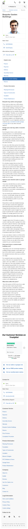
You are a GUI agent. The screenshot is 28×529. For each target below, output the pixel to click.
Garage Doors (6, 462)
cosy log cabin (6, 123)
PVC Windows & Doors (8, 459)
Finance (6, 63)
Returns (6, 81)
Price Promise (6, 433)
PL (22, 525)
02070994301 (9, 44)
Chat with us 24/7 (10, 55)
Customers (5, 485)
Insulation (6, 95)
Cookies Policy (6, 505)
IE (24, 525)
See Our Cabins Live (7, 482)
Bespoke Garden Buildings (10, 78)
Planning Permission (9, 89)
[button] (25, 7)
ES (10, 525)
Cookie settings (6, 508)
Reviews (4, 479)
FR (3, 525)
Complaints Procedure (8, 436)
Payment (6, 66)
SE (17, 525)
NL (15, 525)
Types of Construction (9, 92)
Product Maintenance (9, 98)
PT (12, 525)
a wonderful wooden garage (17, 121)
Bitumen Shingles (6, 456)
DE (5, 525)
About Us (4, 473)
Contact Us (5, 491)
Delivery (6, 69)
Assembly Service (8, 72)
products (12, 6)
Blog (3, 488)
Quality (4, 476)
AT (19, 525)
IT (7, 525)
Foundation (5, 447)
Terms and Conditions (8, 498)
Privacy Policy (6, 502)
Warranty (6, 75)
